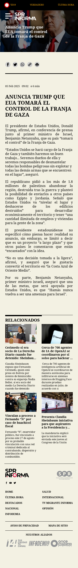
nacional (12, 508)
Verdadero (23, 4)
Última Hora (52, 4)
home (9, 491)
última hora (14, 497)
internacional (53, 497)
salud (46, 491)
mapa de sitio (58, 525)
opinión (47, 508)
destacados (13, 503)
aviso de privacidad (24, 525)
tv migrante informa (57, 503)
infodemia (12, 514)
